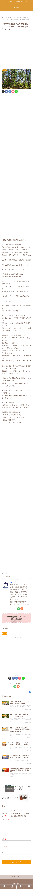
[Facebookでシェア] (6, 91)
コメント (5, 819)
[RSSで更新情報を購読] (21, 608)
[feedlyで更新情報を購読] (18, 608)
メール (5, 846)
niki (11, 582)
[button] (29, 479)
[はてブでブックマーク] (9, 91)
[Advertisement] (16, 50)
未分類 (5, 633)
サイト (4, 853)
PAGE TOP (17, 876)
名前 (4, 839)
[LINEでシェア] (16, 91)
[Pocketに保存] (13, 91)
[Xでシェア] (3, 91)
